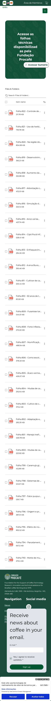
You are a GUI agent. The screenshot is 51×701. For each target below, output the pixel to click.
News (7, 605)
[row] (25, 101)
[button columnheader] (44, 102)
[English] (8, 3)
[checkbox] (6, 102)
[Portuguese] (4, 3)
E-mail (13, 645)
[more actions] (44, 112)
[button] (46, 3)
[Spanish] (11, 3)
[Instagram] (28, 606)
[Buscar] (45, 9)
